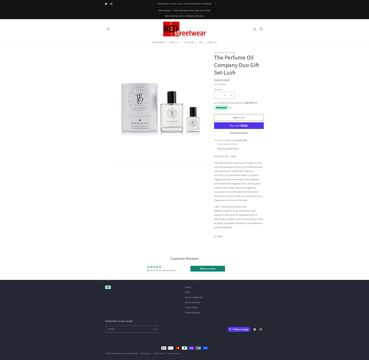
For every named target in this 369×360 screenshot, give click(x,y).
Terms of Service (192, 302)
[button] (108, 29)
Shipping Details (192, 312)
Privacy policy (159, 353)
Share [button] (219, 236)
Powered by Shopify (130, 353)
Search (188, 287)
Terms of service (173, 353)
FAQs (187, 292)
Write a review (207, 268)
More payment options (239, 132)
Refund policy (146, 353)
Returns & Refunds (193, 297)
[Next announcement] (215, 4)
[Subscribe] (154, 329)
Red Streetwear (117, 353)
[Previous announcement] (154, 4)
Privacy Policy (191, 307)
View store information (228, 148)
